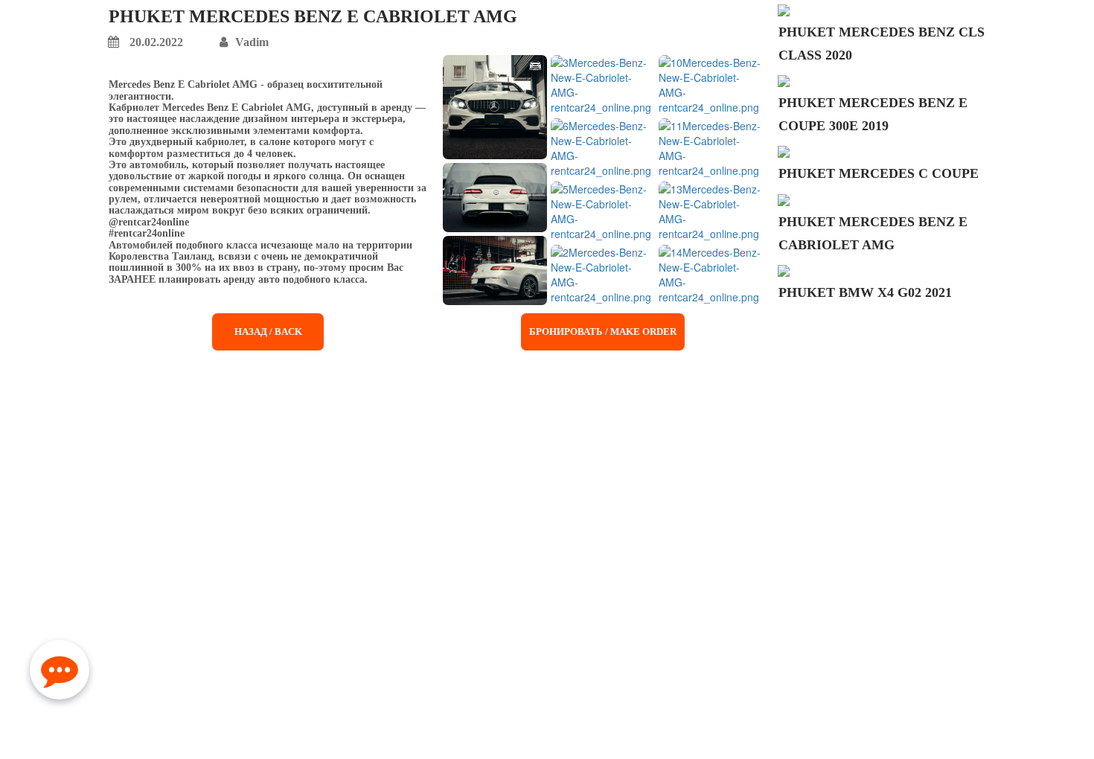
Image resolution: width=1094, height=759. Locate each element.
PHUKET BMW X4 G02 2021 (865, 292)
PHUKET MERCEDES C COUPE (878, 173)
